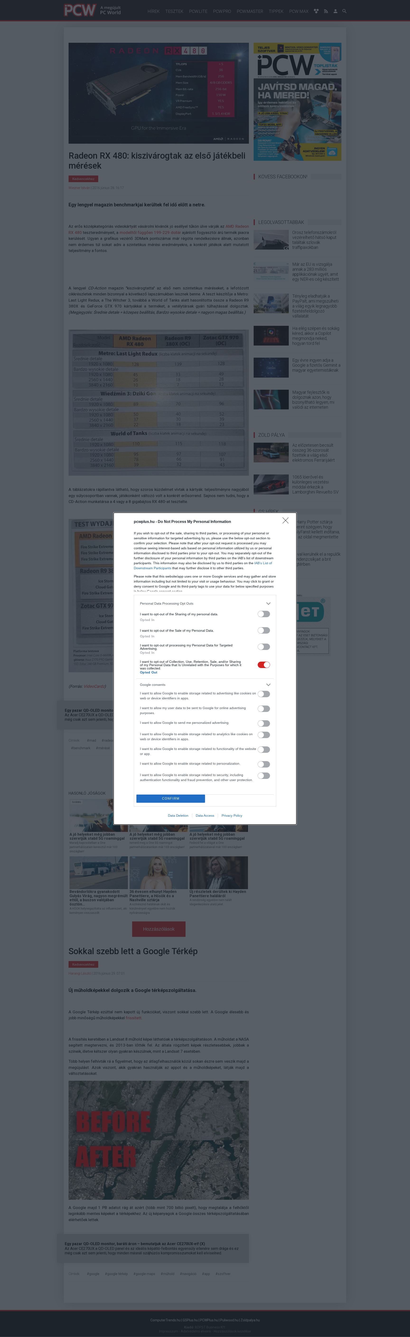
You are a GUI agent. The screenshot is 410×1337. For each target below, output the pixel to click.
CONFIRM (171, 798)
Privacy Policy (232, 815)
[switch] (264, 614)
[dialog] (205, 669)
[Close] (287, 521)
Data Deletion (178, 815)
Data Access (205, 815)
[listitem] (205, 603)
